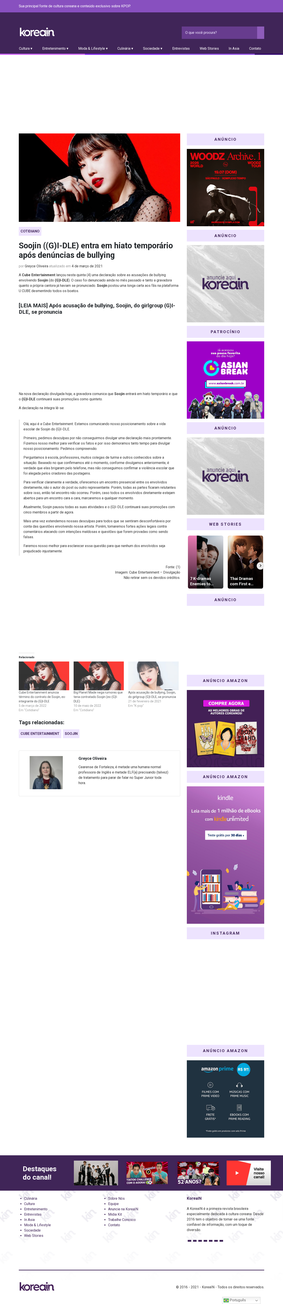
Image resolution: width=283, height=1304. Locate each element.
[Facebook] (229, 6)
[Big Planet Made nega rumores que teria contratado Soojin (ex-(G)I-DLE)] (99, 676)
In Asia (234, 48)
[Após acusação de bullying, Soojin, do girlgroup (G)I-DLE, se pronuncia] (153, 676)
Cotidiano (30, 231)
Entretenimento (36, 1209)
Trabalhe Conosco (122, 1220)
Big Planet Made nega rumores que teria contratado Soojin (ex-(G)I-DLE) (98, 697)
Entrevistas (181, 48)
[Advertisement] (141, 88)
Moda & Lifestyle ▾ (93, 48)
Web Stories (209, 48)
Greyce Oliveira (36, 266)
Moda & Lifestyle (37, 1225)
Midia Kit (115, 1214)
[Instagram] (235, 6)
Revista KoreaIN (37, 32)
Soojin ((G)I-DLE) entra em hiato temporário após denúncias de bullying (96, 250)
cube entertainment (40, 734)
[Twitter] (240, 6)
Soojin (71, 734)
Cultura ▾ (25, 48)
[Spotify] (251, 6)
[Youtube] (245, 6)
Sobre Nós (116, 1198)
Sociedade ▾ (152, 48)
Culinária (30, 1198)
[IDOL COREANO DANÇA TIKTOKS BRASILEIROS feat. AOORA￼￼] (147, 1173)
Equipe (113, 1204)
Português (237, 1300)
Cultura (29, 1204)
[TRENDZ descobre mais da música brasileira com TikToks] (96, 1173)
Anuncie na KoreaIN (123, 1209)
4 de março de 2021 (87, 266)
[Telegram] (261, 6)
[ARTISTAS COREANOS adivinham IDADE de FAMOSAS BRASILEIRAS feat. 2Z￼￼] (198, 1173)
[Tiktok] (256, 6)
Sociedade (32, 1230)
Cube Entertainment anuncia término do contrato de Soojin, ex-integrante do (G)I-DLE (42, 697)
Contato (255, 48)
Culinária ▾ (125, 48)
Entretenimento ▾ (55, 48)
